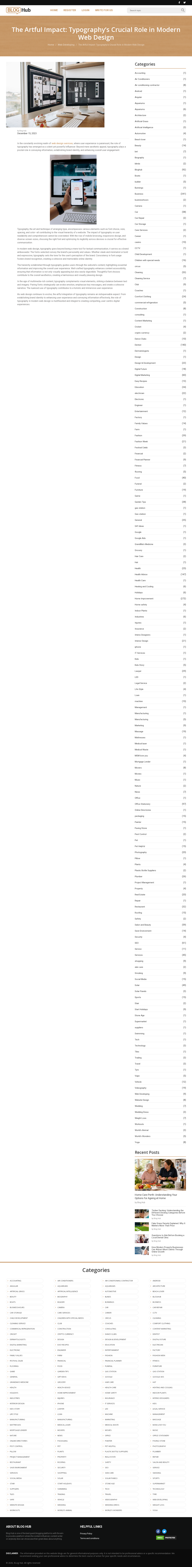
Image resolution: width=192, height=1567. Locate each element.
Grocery (138, 550)
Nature (138, 786)
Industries (139, 616)
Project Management (144, 882)
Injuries (138, 623)
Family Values (141, 423)
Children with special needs (147, 260)
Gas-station (140, 514)
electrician (139, 393)
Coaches (139, 290)
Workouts (139, 1124)
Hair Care (139, 556)
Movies (138, 774)
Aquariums (140, 103)
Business (139, 194)
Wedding (139, 1106)
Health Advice (141, 574)
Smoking (139, 973)
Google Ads (140, 538)
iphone (138, 647)
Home (54, 10)
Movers (138, 768)
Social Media (140, 979)
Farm (137, 429)
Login (86, 10)
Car (136, 212)
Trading (138, 1057)
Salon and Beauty (143, 925)
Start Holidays (141, 1009)
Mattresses (140, 737)
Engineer (139, 405)
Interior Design (141, 641)
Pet (136, 840)
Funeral (138, 484)
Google (138, 532)
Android (138, 91)
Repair (138, 900)
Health (138, 568)
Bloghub (138, 169)
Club (137, 284)
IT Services (140, 653)
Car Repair (140, 218)
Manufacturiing (142, 713)
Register (70, 10)
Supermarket (141, 1021)
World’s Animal (141, 1130)
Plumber (138, 876)
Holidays (139, 592)
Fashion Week (141, 441)
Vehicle (138, 1082)
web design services (62, 143)
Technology (140, 1045)
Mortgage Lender (143, 761)
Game (137, 496)
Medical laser (141, 743)
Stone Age (139, 1015)
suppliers (139, 1027)
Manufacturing (141, 719)
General (138, 520)
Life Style (139, 689)
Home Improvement (144, 598)
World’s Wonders (142, 1136)
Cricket (138, 327)
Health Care (140, 580)
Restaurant (140, 906)
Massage (139, 731)
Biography (139, 157)
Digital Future (141, 369)
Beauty (138, 145)
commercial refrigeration (146, 302)
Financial (139, 453)
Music (137, 780)
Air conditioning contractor (147, 85)
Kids (137, 659)
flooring (138, 471)
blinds (137, 163)
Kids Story (139, 665)
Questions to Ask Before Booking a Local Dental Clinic (168, 1236)
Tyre (137, 1070)
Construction (141, 308)
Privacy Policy (86, 1533)
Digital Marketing (142, 375)
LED (136, 677)
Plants (138, 864)
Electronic (139, 399)
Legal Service (141, 683)
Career (138, 236)
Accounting (140, 73)
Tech (137, 1039)
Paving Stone (141, 828)
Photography (141, 852)
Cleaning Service (142, 278)
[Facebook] (179, 2)
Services (139, 955)
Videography (140, 1088)
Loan (137, 695)
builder (138, 182)
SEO (137, 943)
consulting (139, 314)
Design (138, 357)
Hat (136, 562)
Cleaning (139, 272)
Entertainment (141, 411)
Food (137, 478)
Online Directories (143, 810)
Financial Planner (142, 459)
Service (138, 949)
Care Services (141, 230)
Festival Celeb (141, 447)
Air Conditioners (142, 79)
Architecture (140, 115)
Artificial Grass (141, 121)
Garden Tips (140, 502)
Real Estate (140, 894)
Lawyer (138, 671)
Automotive (140, 133)
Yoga (137, 1142)
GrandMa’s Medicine (144, 544)
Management (141, 707)
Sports (138, 997)
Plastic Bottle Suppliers (145, 870)
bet (136, 151)
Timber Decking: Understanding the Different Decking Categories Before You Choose (168, 1212)
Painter (138, 822)
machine (139, 701)
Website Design (142, 1100)
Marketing (139, 725)
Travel (137, 1064)
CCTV (137, 248)
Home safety (141, 604)
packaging (139, 816)
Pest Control (140, 834)
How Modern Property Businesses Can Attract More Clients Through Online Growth (167, 1249)
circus (137, 266)
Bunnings (139, 188)
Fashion (138, 435)
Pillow (137, 858)
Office (137, 798)
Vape (137, 1076)
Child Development (143, 254)
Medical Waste (141, 749)
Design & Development (145, 363)
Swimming (139, 1033)
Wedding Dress (142, 1112)
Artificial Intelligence (144, 127)
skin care (139, 967)
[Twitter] (184, 2)
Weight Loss (140, 1118)
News (137, 792)
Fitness (138, 465)
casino (138, 242)
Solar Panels (140, 991)
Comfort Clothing (143, 296)
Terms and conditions (89, 1538)
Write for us (104, 10)
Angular (138, 97)
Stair (137, 1003)
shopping (139, 961)
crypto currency (142, 333)
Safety (138, 919)
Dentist (138, 345)
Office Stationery (142, 804)
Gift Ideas (139, 526)
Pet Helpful (140, 846)
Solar (137, 985)
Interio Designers (142, 635)
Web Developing (142, 1094)
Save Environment (143, 931)
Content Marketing (143, 320)
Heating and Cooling (144, 586)
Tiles (137, 1051)
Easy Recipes (141, 381)
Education (139, 387)
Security (138, 937)
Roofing (138, 912)
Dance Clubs (140, 339)
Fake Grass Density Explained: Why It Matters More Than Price (168, 1224)
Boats (137, 175)
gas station (140, 508)
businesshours (141, 200)
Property (139, 888)
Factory (138, 417)
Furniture (139, 490)
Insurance (139, 629)
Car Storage (140, 224)
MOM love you (141, 755)
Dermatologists (142, 351)
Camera (138, 206)
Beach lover (140, 139)
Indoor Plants (141, 610)
